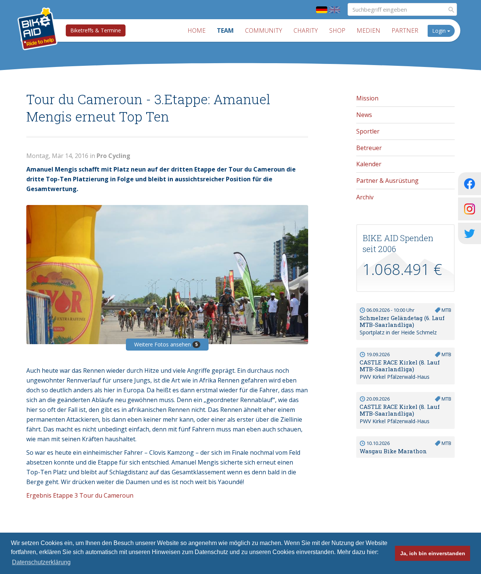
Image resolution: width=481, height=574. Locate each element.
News (364, 115)
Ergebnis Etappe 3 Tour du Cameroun (79, 495)
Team (225, 30)
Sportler (368, 131)
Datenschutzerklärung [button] (41, 562)
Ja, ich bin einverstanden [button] (432, 553)
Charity (305, 30)
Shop (337, 30)
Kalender (368, 164)
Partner (405, 30)
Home (197, 30)
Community (263, 30)
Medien (368, 30)
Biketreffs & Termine (95, 30)
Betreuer (369, 148)
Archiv (365, 197)
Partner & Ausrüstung (387, 180)
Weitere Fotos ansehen (166, 344)
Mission (367, 98)
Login (439, 30)
